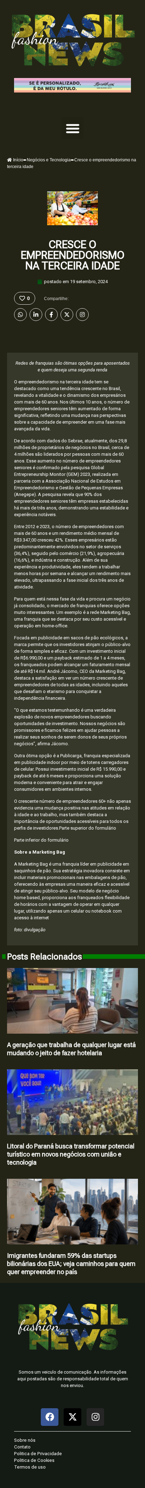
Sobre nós (25, 1440)
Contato (22, 1447)
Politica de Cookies (34, 1460)
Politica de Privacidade (38, 1453)
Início (17, 159)
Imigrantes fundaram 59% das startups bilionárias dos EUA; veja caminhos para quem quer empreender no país (71, 1263)
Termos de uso (30, 1467)
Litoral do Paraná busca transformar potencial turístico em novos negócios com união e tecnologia (70, 1154)
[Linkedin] (36, 314)
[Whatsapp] (20, 314)
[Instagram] (82, 314)
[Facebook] (51, 314)
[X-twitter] (72, 1417)
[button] (72, 128)
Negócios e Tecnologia (49, 159)
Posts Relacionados (44, 957)
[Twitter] (67, 314)
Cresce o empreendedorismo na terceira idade (73, 255)
